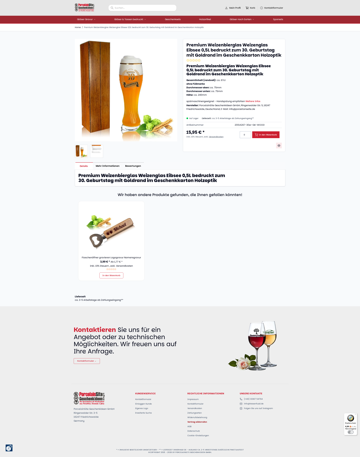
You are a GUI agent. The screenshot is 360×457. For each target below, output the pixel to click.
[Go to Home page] (84, 7)
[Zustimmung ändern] (9, 448)
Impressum (193, 399)
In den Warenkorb (111, 275)
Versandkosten (216, 136)
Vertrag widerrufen (197, 421)
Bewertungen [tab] (133, 166)
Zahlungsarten (194, 412)
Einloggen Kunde (143, 403)
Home (78, 27)
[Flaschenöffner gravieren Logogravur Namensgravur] (111, 228)
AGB (189, 426)
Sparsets (278, 19)
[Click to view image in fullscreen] (126, 90)
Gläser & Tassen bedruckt (128, 19)
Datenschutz (193, 431)
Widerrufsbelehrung (197, 417)
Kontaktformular (143, 399)
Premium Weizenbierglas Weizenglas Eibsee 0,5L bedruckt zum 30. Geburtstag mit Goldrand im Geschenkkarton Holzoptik (144, 27)
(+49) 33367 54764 (253, 399)
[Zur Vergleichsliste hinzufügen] (279, 145)
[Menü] (355, 415)
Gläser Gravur (85, 19)
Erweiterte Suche (143, 412)
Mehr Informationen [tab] (108, 166)
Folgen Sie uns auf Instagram (258, 408)
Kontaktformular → (86, 360)
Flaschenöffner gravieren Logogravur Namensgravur (111, 257)
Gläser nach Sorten (240, 19)
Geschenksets (173, 19)
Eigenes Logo (141, 408)
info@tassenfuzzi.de (254, 403)
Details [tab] (84, 166)
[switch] (350, 432)
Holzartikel (205, 19)
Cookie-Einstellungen (198, 435)
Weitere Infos (252, 101)
